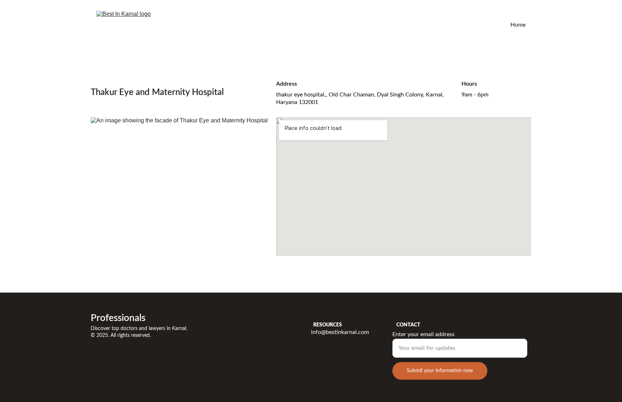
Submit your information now (440, 370)
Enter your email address (423, 334)
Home (518, 25)
